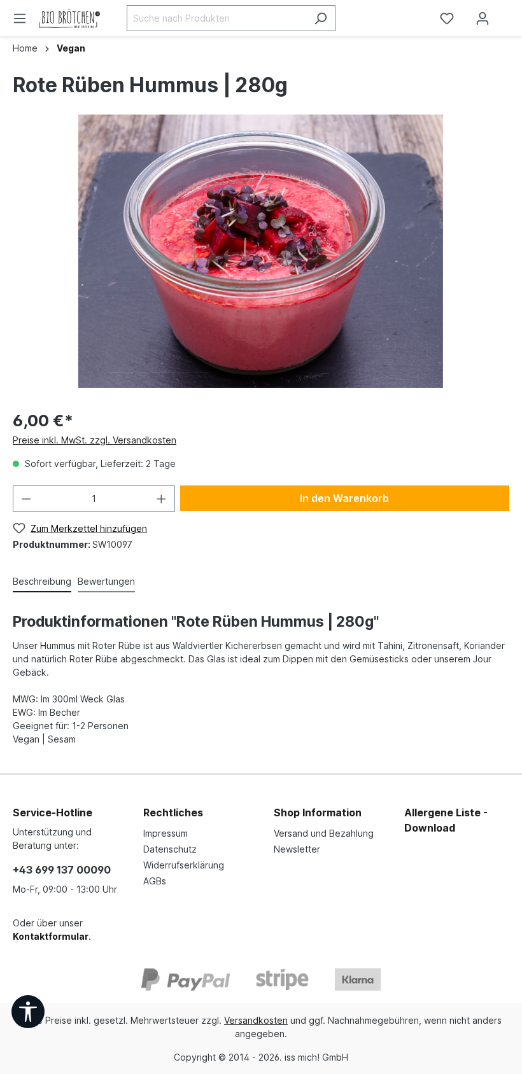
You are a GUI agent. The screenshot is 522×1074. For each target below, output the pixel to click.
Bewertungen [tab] (106, 581)
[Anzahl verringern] (26, 498)
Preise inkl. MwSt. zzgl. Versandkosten (94, 440)
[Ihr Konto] (482, 18)
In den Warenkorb (344, 498)
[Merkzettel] (447, 18)
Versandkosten (256, 1020)
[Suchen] (320, 18)
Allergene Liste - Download (446, 820)
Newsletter (297, 849)
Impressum (165, 833)
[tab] (42, 581)
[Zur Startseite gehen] (73, 18)
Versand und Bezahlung (324, 833)
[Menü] (20, 18)
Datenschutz (170, 849)
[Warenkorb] (511, 14)
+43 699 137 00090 (62, 869)
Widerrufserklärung (183, 865)
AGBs (154, 880)
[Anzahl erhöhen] (161, 498)
